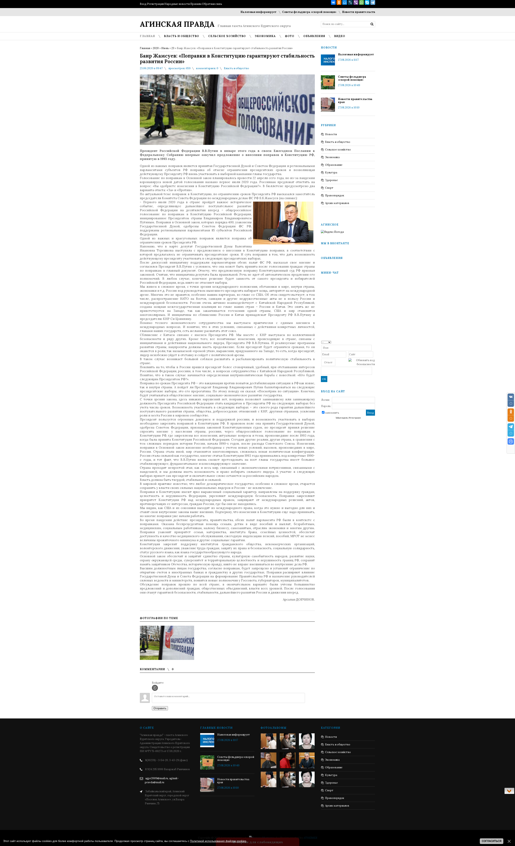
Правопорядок (334, 195)
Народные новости (177, 4)
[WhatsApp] (361, 2)
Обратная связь (212, 4)
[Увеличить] (167, 643)
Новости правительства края (329, 12)
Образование (333, 165)
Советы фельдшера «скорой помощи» (276, 12)
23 (172, 48)
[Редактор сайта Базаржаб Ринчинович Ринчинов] (269, 760)
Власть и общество (236, 68)
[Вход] (155, 688)
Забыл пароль (342, 418)
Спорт (329, 188)
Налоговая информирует (225, 12)
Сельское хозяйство (338, 149)
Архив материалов (337, 203)
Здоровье (331, 180)
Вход (143, 4)
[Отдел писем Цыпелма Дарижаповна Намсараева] (307, 741)
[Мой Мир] (344, 2)
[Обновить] (373, 342)
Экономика (332, 157)
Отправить (159, 708)
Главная (145, 48)
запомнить (332, 412)
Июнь (165, 48)
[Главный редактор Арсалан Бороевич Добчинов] (307, 760)
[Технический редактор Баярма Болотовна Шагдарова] (269, 741)
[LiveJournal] (350, 2)
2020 (156, 48)
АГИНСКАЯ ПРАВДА (177, 24)
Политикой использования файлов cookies (218, 841)
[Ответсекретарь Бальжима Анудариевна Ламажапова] (288, 760)
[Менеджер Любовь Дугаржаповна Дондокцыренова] (288, 741)
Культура (331, 172)
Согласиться (491, 841)
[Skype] (367, 2)
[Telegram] (372, 2)
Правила (195, 4)
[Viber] (355, 2)
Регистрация (155, 4)
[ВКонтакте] (333, 2)
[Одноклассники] (339, 2)
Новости (331, 134)
